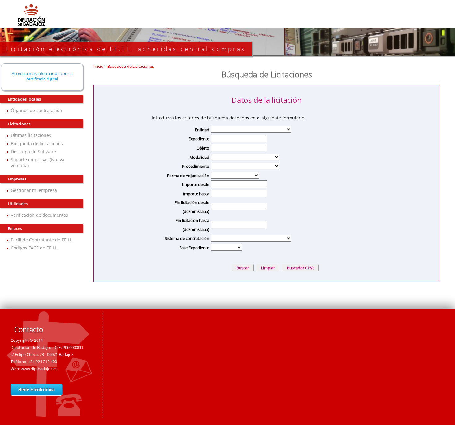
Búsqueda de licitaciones (37, 143)
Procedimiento (195, 166)
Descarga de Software (33, 151)
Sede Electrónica (36, 389)
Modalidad (199, 157)
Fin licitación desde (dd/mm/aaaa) (192, 207)
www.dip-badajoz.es (39, 368)
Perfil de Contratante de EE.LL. (42, 240)
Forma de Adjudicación (188, 175)
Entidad (202, 129)
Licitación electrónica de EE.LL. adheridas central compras (126, 49)
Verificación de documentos (39, 215)
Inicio (98, 66)
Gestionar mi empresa (34, 190)
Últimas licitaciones (31, 135)
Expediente (198, 138)
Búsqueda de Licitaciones (130, 66)
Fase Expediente (194, 247)
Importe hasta (196, 194)
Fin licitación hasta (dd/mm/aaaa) (192, 225)
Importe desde (195, 184)
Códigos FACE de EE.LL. (34, 248)
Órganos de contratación (36, 110)
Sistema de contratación (187, 238)
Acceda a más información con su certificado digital (42, 76)
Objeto (203, 148)
